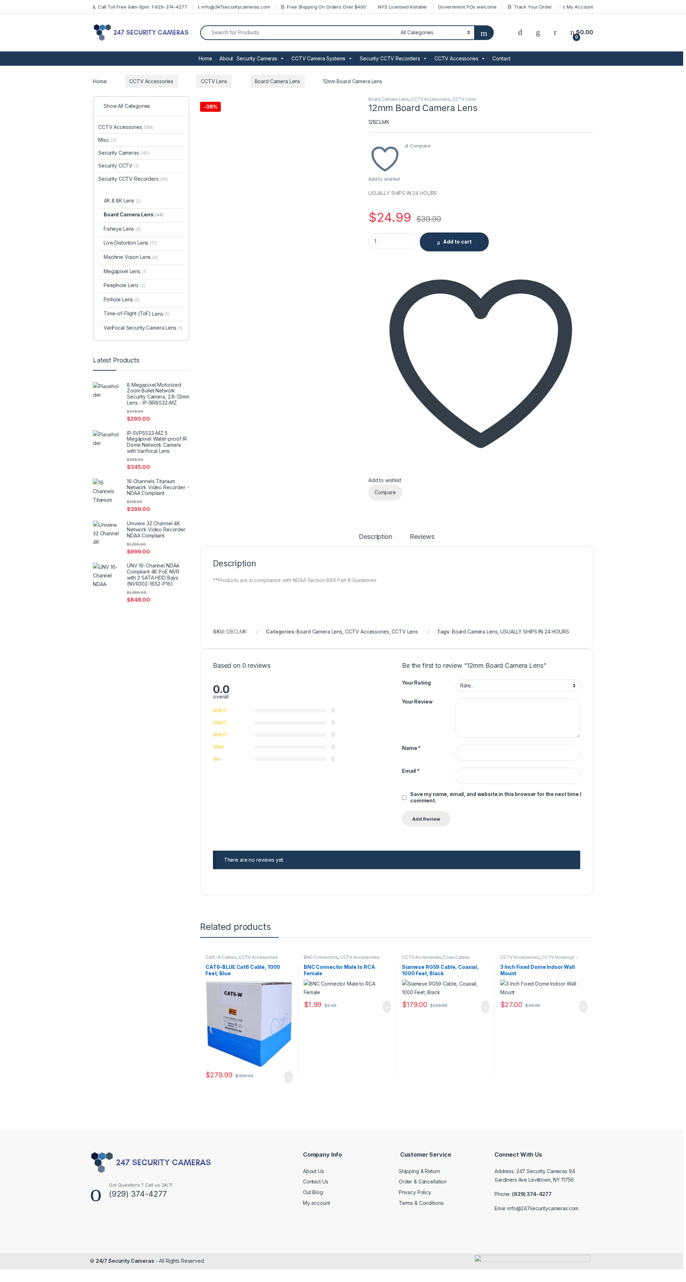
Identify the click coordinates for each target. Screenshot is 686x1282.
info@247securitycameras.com (236, 7)
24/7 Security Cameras (125, 1261)
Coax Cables (456, 957)
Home (205, 58)
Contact (501, 58)
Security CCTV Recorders (390, 58)
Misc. (107, 140)
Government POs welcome (467, 7)
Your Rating (416, 683)
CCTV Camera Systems (319, 58)
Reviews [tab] (422, 537)
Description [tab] (375, 537)
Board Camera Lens (277, 81)
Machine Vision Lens (131, 257)
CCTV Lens (214, 81)
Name (411, 748)
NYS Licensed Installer (402, 7)
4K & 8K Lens (122, 200)
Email (410, 771)
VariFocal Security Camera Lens (143, 328)
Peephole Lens (124, 285)
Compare (420, 146)
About (226, 58)
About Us (313, 1171)
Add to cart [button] (288, 1077)
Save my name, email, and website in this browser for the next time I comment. (495, 797)
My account (316, 1203)
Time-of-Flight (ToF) (127, 313)
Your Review (417, 701)
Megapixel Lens (125, 271)
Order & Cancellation (423, 1181)
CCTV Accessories (456, 58)
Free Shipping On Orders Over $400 (326, 7)
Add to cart (457, 242)
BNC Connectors (321, 957)
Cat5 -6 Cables (221, 957)
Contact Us (315, 1181)
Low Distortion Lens (130, 243)
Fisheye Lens (122, 229)
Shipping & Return (419, 1171)
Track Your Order (533, 7)
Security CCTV (118, 165)
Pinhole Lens (122, 299)
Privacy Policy (415, 1192)
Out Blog (313, 1192)
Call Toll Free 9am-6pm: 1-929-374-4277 (142, 7)
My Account (580, 7)
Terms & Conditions (421, 1203)
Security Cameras (257, 58)
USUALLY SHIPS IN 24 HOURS (534, 632)
